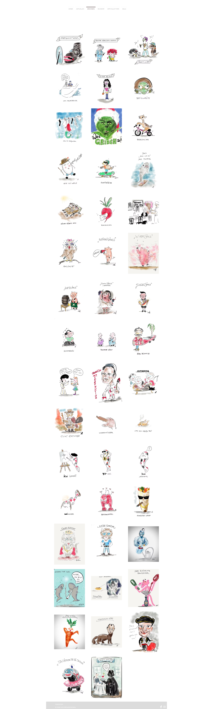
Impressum (59, 704)
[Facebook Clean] (161, 706)
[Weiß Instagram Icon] (164, 706)
